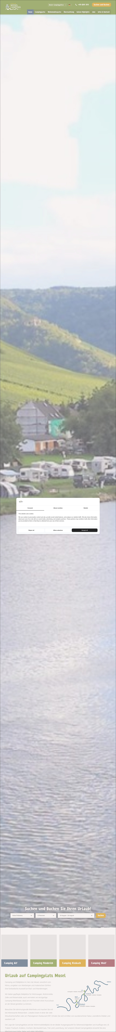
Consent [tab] (30, 508)
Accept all (85, 530)
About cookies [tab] (58, 508)
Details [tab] (86, 508)
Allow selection (58, 530)
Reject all (31, 530)
